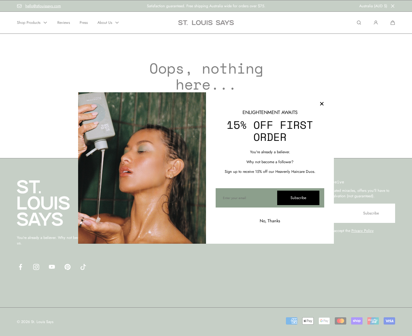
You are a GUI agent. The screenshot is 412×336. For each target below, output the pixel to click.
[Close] (322, 104)
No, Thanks (270, 221)
